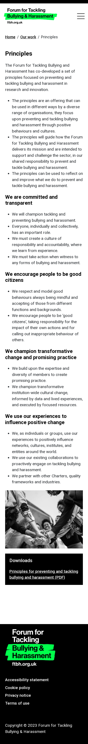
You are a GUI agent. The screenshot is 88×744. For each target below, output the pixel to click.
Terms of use (17, 703)
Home (10, 37)
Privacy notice (18, 695)
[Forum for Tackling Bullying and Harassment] (30, 16)
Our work (28, 37)
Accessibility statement (27, 679)
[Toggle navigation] (81, 16)
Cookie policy (17, 687)
